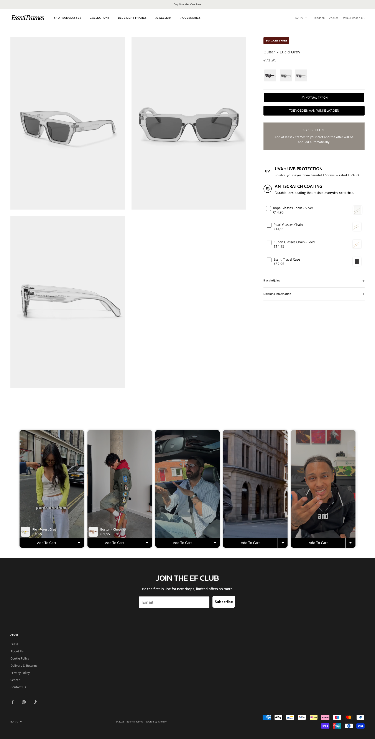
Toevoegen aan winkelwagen (314, 110)
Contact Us (18, 687)
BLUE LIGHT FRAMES (132, 17)
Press (14, 644)
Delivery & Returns (24, 665)
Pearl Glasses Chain (288, 224)
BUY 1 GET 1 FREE (276, 40)
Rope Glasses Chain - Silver (293, 208)
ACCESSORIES (191, 17)
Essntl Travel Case (287, 259)
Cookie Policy (19, 658)
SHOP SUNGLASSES (67, 17)
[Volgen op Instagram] (24, 702)
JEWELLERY (163, 17)
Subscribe (224, 602)
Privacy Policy (20, 673)
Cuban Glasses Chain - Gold (294, 242)
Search (15, 680)
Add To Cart (46, 542)
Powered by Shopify (155, 721)
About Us (17, 651)
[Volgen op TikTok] (35, 702)
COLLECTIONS (99, 17)
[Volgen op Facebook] (12, 702)
